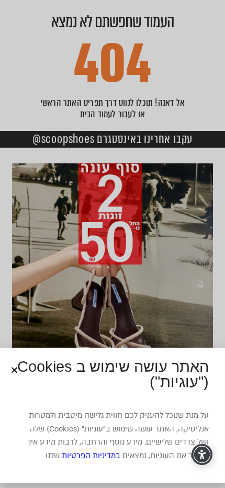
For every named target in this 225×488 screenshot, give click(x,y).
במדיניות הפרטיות (91, 455)
